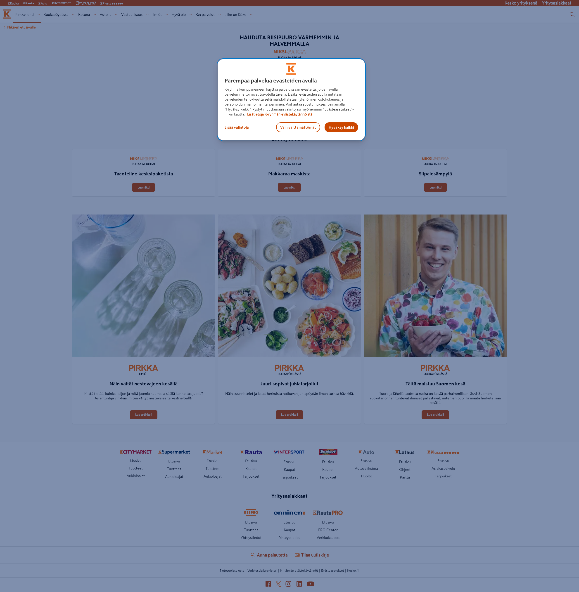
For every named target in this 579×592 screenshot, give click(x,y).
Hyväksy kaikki (341, 127)
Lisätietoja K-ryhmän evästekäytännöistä (279, 114)
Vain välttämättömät (298, 127)
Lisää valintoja (237, 127)
